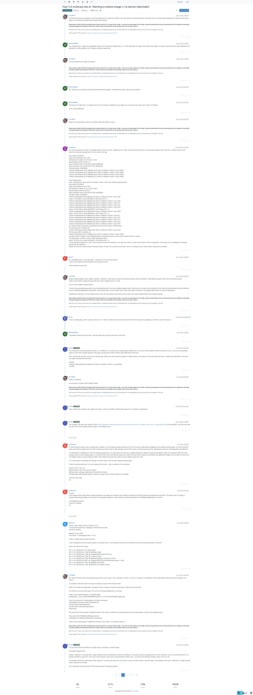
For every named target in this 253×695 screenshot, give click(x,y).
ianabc (71, 348)
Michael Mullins (73, 43)
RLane (71, 317)
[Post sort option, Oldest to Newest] (176, 10)
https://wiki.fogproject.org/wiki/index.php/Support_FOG (102, 33)
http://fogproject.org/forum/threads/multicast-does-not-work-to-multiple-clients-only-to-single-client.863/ (132, 424)
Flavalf (71, 257)
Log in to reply (184, 10)
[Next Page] (136, 675)
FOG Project (134, 691)
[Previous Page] (116, 675)
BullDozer (72, 523)
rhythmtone (72, 444)
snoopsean (72, 147)
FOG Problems (68, 10)
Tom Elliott (72, 15)
